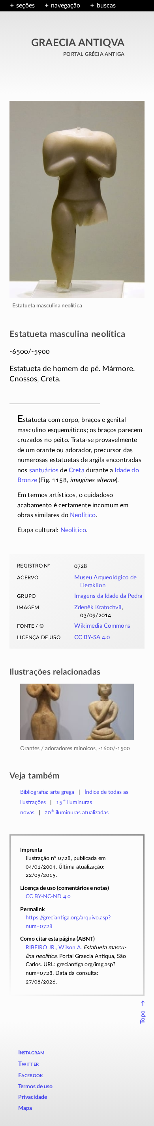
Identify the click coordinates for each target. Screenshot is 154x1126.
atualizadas (77, 812)
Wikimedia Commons (102, 626)
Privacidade (32, 1097)
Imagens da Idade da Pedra (108, 596)
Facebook (30, 1075)
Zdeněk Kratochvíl (98, 607)
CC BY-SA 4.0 (92, 637)
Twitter (28, 1064)
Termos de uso (35, 1086)
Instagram (31, 1053)
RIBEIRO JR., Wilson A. (54, 947)
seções (25, 5)
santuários (44, 470)
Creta (77, 470)
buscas (106, 5)
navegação (65, 5)
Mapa (25, 1108)
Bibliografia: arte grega (47, 792)
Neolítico (83, 515)
